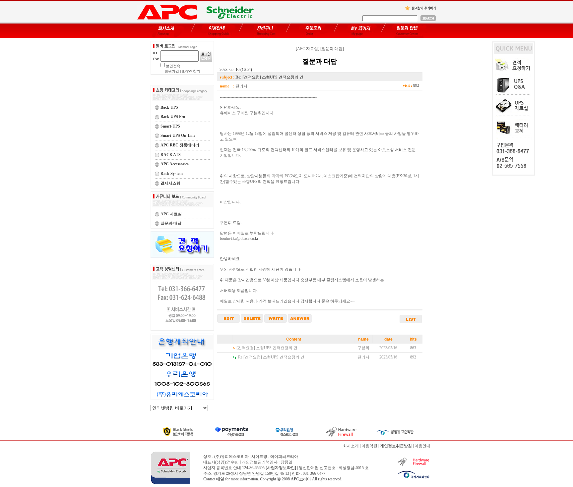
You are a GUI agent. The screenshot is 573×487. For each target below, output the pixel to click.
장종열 (286, 462)
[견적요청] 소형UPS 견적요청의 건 (266, 348)
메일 (220, 479)
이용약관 (369, 446)
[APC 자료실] (307, 48)
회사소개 (351, 446)
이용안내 (422, 446)
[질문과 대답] (332, 48)
